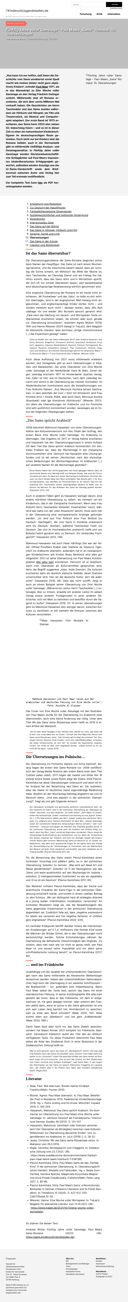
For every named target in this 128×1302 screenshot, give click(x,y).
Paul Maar (42, 86)
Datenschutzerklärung (105, 1266)
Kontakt (99, 1261)
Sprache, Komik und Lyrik (45, 233)
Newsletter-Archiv (73, 1271)
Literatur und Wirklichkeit (45, 245)
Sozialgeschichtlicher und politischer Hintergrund (59, 215)
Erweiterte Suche (116, 8)
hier (40, 182)
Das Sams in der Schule (44, 241)
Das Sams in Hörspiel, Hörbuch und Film (53, 230)
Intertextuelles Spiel (42, 222)
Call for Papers (102, 1274)
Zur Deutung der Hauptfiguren (48, 207)
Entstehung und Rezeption (45, 203)
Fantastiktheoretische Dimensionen (51, 211)
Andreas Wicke (17, 39)
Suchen (114, 4)
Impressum (100, 1264)
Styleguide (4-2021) (104, 1276)
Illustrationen (37, 218)
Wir (67, 1261)
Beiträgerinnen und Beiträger (77, 1264)
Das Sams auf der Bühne (44, 226)
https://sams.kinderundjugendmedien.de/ (50, 1236)
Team (68, 1266)
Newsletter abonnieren (75, 1274)
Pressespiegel (71, 1269)
